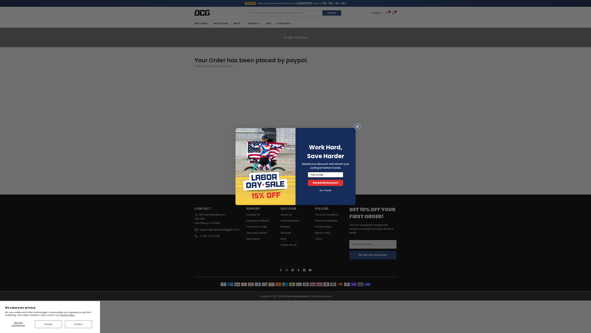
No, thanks (326, 190)
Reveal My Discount (325, 183)
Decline (78, 324)
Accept (48, 324)
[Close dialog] (357, 126)
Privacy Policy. (67, 315)
